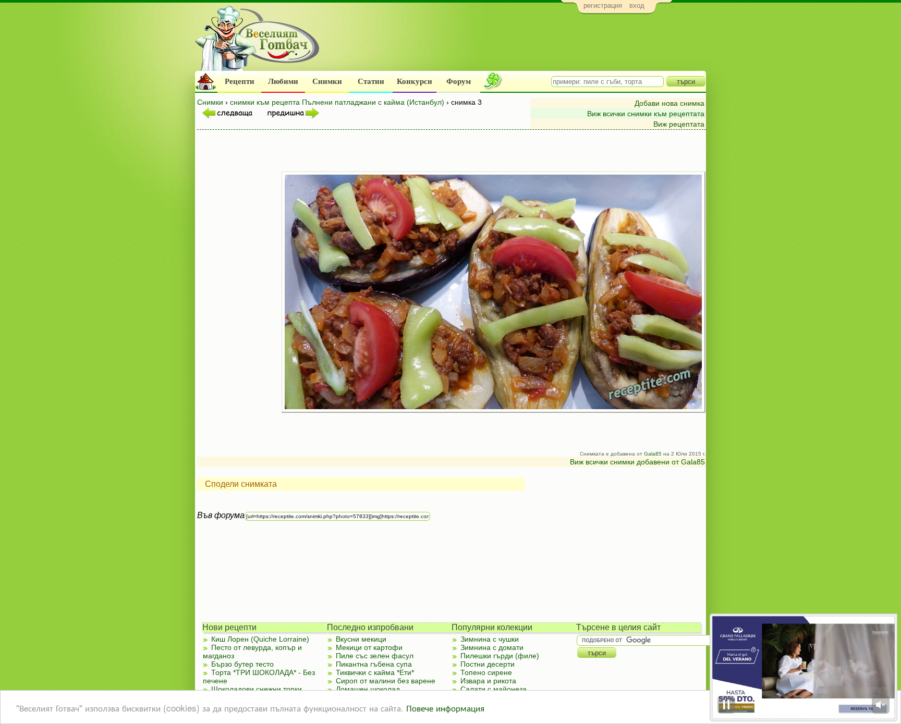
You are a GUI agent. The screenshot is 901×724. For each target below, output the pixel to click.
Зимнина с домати (491, 647)
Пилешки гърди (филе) (499, 656)
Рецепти (239, 81)
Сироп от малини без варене (385, 681)
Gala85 (653, 454)
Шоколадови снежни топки (256, 689)
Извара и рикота (488, 681)
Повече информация (445, 707)
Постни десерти (487, 664)
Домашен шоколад (368, 689)
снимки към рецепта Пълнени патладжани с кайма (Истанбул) (337, 102)
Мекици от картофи (369, 647)
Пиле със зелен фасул (374, 656)
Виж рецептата (678, 124)
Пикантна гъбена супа (374, 664)
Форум (458, 81)
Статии (371, 81)
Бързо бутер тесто (242, 664)
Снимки (327, 81)
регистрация (602, 5)
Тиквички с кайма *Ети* (375, 672)
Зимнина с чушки (489, 639)
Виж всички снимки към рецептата (645, 113)
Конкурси (414, 81)
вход (636, 5)
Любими (283, 81)
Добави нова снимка (669, 103)
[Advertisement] (516, 44)
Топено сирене (486, 672)
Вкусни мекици (361, 639)
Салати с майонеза (493, 689)
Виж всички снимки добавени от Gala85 (637, 462)
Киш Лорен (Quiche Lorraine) (260, 639)
